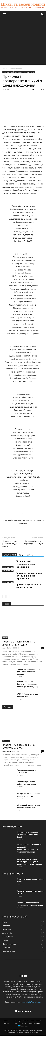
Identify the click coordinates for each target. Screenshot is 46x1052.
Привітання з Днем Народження (24, 72)
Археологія (6, 1021)
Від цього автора (26, 555)
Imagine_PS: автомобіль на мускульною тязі (18, 746)
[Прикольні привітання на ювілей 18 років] (8, 894)
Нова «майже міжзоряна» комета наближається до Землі (27, 834)
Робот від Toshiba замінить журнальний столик (18, 643)
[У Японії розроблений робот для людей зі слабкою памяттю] (8, 672)
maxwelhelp (6, 648)
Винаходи (6, 741)
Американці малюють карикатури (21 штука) (34, 542)
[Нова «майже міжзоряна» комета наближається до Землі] (8, 835)
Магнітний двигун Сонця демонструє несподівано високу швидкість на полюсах (29, 861)
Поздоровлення (16, 68)
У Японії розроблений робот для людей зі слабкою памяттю (28, 671)
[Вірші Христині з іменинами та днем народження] (8, 564)
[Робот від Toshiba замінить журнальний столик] (23, 624)
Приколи (23, 1023)
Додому (5, 68)
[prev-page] (4, 596)
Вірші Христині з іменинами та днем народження (25, 564)
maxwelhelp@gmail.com (31, 1002)
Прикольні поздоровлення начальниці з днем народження (29, 576)
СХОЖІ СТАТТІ (10, 555)
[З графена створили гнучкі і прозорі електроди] (8, 796)
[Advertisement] (23, 42)
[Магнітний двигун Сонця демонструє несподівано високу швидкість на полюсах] (8, 862)
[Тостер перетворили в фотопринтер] (8, 773)
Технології (7, 1023)
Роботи (5, 637)
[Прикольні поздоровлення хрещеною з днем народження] (8, 905)
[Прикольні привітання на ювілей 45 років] (8, 882)
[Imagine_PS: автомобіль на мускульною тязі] (23, 727)
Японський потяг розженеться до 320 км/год (11, 543)
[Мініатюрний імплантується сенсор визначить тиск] (8, 808)
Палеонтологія (36, 1021)
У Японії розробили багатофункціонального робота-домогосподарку (27, 684)
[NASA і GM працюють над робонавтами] (8, 697)
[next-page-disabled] (7, 596)
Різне (16, 1023)
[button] (4, 14)
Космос (26, 1021)
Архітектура (17, 1021)
